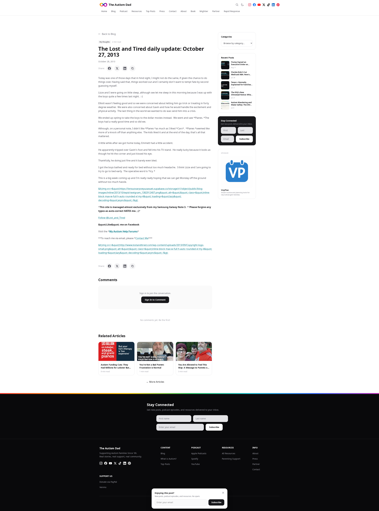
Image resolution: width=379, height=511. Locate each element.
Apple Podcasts (198, 453)
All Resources (228, 453)
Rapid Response (232, 11)
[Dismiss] (223, 492)
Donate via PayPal (108, 481)
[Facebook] (254, 4)
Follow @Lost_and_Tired (111, 217)
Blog (113, 11)
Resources (137, 11)
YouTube (195, 464)
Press (162, 11)
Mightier (204, 11)
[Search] (237, 4)
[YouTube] (259, 4)
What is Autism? (168, 458)
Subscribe (244, 139)
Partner (216, 11)
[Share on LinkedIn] (125, 68)
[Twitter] (263, 4)
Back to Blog (109, 34)
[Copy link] (132, 68)
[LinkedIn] (273, 4)
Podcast (123, 11)
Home (104, 11)
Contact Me (141, 238)
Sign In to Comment (155, 299)
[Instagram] (249, 4)
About (184, 11)
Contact (172, 11)
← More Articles (155, 381)
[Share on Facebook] (109, 68)
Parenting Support (231, 458)
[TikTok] (268, 4)
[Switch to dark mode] (242, 4)
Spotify (194, 458)
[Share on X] (117, 68)
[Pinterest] (278, 4)
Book (193, 11)
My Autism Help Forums (123, 231)
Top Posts (150, 11)
